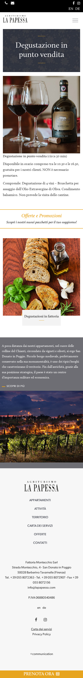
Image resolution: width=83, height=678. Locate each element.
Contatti (40, 543)
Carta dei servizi (40, 526)
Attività (40, 508)
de (44, 607)
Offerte (40, 534)
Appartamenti (40, 500)
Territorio (40, 517)
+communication (41, 654)
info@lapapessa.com (41, 587)
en (39, 607)
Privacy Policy (41, 634)
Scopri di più (16, 386)
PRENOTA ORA (39, 673)
